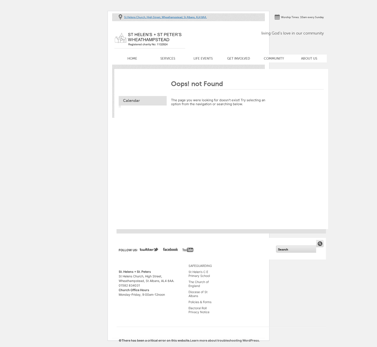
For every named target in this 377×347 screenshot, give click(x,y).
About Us (309, 58)
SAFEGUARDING (200, 266)
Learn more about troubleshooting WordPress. (225, 340)
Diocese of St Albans (197, 294)
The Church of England (198, 284)
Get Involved (238, 58)
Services (167, 58)
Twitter (149, 250)
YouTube (188, 250)
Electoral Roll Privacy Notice (198, 310)
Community (274, 58)
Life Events (203, 58)
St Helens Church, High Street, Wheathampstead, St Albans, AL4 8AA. (165, 17)
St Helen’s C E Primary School (199, 274)
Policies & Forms (199, 302)
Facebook (170, 250)
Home (132, 58)
